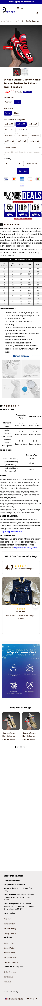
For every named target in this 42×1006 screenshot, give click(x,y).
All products (12, 21)
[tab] (15, 747)
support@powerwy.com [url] (11, 531)
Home (2, 21)
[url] (14, 884)
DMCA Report (31, 999)
